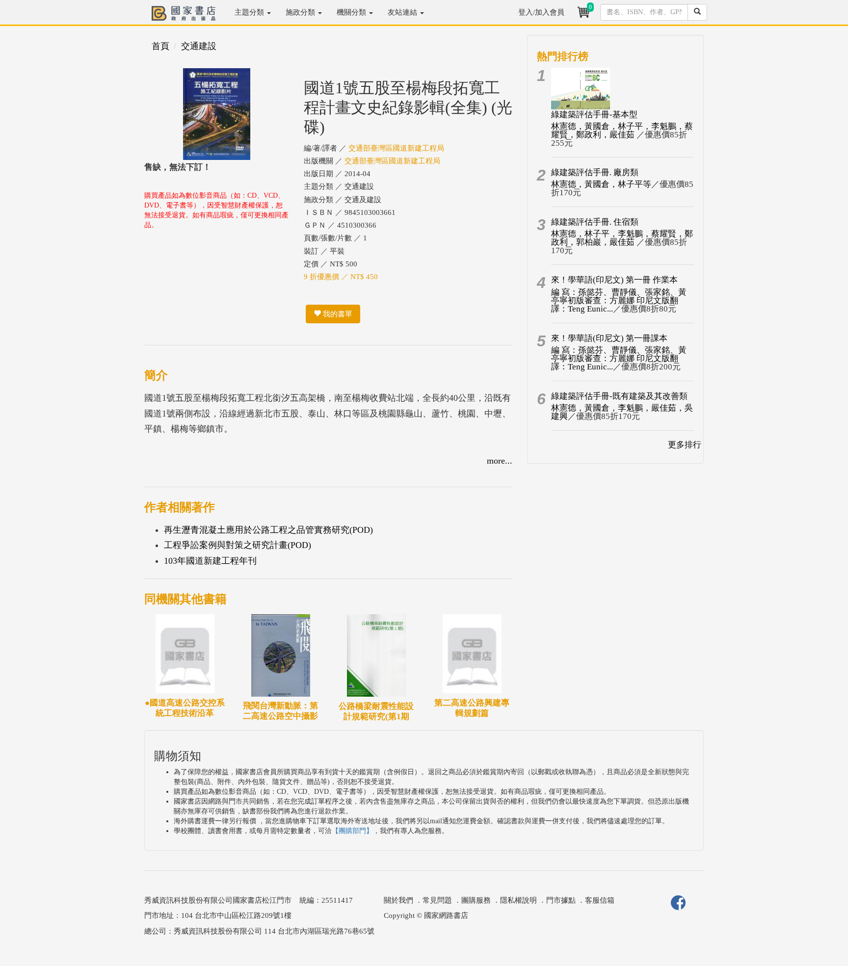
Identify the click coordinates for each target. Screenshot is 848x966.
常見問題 (437, 900)
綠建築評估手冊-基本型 (594, 114)
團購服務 (476, 900)
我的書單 (336, 314)
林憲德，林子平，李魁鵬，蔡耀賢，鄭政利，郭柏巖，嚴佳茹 (622, 238)
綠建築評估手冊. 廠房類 (594, 172)
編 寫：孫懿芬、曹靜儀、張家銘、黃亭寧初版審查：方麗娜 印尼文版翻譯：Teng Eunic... (619, 300)
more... (499, 461)
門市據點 (561, 900)
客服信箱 (599, 900)
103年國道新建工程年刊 (210, 561)
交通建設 (198, 46)
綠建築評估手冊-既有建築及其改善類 (619, 396)
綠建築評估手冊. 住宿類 (594, 222)
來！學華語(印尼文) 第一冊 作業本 (614, 280)
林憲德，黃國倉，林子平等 (601, 184)
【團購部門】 (352, 831)
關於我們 (398, 900)
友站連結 (403, 12)
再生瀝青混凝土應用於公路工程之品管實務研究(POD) (268, 530)
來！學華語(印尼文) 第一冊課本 (609, 338)
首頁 (160, 46)
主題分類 (250, 12)
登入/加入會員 (541, 12)
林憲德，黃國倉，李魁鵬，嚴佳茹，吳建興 (622, 412)
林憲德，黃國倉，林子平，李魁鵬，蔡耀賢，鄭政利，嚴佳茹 (622, 130)
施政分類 (301, 12)
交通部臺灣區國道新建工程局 (396, 148)
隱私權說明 (518, 900)
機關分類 (352, 12)
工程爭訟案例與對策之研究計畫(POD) (237, 545)
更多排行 (684, 444)
